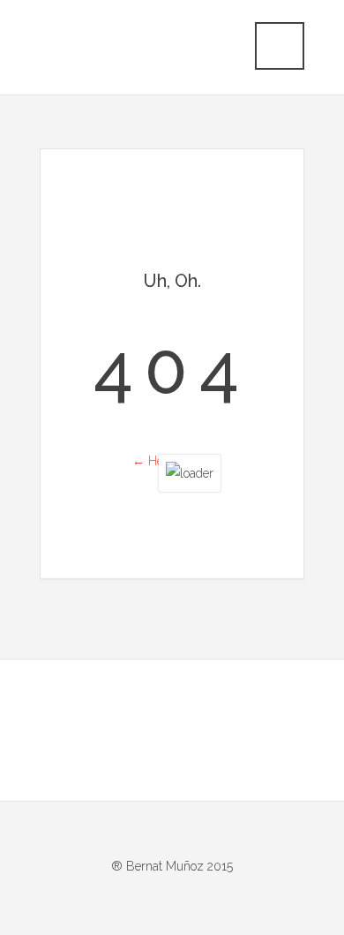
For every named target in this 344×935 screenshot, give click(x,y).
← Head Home (172, 461)
